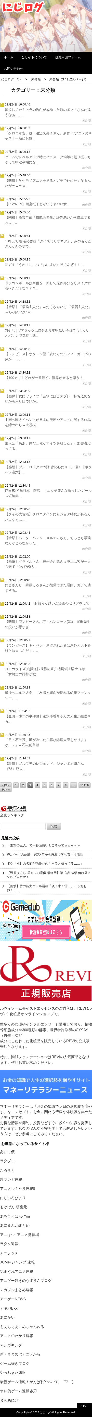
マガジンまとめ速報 (16, 1290)
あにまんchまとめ (15, 1225)
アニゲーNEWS (13, 1299)
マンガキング (11, 1345)
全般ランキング (12, 815)
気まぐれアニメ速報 (16, 1271)
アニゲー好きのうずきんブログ (26, 1280)
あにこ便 (7, 1152)
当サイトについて (34, 57)
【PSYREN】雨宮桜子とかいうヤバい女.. (37, 204)
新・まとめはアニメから (20, 1354)
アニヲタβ (8, 1253)
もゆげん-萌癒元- (14, 1207)
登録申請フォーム (68, 57)
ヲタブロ (7, 1161)
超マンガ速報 (11, 1179)
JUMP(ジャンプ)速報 (17, 1262)
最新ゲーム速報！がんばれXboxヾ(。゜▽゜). (37, 1382)
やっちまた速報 (13, 1372)
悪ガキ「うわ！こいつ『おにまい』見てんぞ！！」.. (45, 265)
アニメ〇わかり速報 (16, 1336)
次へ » (6, 789)
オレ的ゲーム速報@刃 (18, 1391)
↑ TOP (84, 1405)
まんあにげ (9, 1400)
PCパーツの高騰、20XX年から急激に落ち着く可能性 (45, 854)
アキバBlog (9, 1308)
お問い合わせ (13, 68)
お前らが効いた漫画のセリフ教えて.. (62, 603)
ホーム (8, 57)
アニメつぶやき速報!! (17, 1188)
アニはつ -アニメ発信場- (20, 1235)
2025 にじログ (42, 1412)
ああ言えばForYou (15, 1216)
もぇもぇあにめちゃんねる (22, 1327)
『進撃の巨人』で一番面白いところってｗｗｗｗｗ (43, 845)
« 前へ (6, 785)
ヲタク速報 (9, 1244)
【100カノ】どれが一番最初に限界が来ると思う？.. (45, 378)
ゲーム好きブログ (14, 1363)
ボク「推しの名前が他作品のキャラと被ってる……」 (45, 863)
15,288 (84, 785)
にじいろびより (13, 1198)
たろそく (7, 1170)
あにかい (7, 1317)
